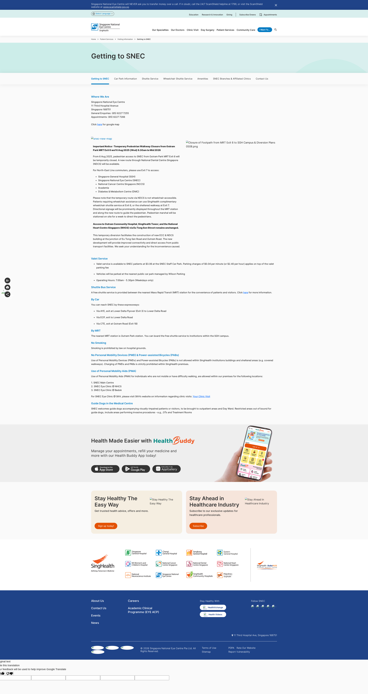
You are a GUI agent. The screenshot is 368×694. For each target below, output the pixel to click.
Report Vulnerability (239, 651)
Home (93, 39)
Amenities (202, 78)
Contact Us (262, 78)
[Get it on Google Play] (136, 469)
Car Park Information (125, 78)
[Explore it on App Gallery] (166, 469)
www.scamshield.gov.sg (116, 6)
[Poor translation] (9, 673)
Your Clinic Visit (201, 396)
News (95, 623)
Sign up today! (106, 525)
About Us (97, 601)
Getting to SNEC (100, 78)
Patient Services (106, 39)
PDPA (231, 647)
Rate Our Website (246, 647)
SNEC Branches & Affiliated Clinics (232, 78)
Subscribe (198, 525)
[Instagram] (263, 607)
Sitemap (206, 651)
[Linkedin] (258, 607)
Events (95, 615)
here (99, 124)
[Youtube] (274, 607)
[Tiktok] (269, 607)
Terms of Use (209, 647)
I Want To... (264, 29)
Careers (133, 601)
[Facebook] (253, 607)
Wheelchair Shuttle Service (177, 78)
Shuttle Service (150, 78)
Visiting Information (125, 39)
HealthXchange (215, 607)
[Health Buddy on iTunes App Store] (105, 469)
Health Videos (215, 614)
